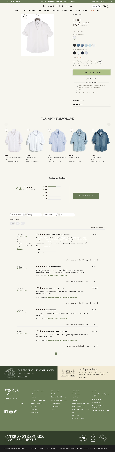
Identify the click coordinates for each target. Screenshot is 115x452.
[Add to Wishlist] (21, 130)
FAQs (32, 394)
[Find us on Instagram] (11, 412)
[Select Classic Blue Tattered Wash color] (90, 45)
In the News (55, 406)
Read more (46, 246)
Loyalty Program (36, 403)
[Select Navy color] (82, 53)
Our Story (54, 394)
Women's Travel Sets (78, 406)
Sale (73, 412)
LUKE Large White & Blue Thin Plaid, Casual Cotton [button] (61, 297)
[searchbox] (16, 214)
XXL (100, 62)
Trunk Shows (96, 399)
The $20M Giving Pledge (59, 400)
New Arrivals (76, 394)
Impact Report (56, 403)
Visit (8, 1)
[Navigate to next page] (62, 353)
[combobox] (34, 214)
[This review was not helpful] (94, 260)
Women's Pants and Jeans (80, 409)
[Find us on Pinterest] (16, 412)
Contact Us (34, 412)
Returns (33, 397)
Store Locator (96, 402)
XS (79, 62)
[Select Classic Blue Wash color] (86, 45)
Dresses (74, 400)
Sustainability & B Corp (58, 397)
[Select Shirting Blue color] (86, 53)
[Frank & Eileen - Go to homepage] (57, 6)
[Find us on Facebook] (6, 412)
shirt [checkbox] (22, 223)
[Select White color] (94, 45)
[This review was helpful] (87, 260)
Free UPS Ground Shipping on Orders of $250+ (57, 1)
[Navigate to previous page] (53, 353)
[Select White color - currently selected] (74, 38)
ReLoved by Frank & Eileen (101, 410)
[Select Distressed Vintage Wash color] (82, 45)
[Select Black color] (74, 45)
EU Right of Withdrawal (38, 400)
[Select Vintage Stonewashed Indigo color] (78, 45)
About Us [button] (55, 391)
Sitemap (80, 448)
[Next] (109, 124)
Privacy (24, 448)
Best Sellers (75, 397)
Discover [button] (75, 391)
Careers (53, 409)
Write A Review (86, 196)
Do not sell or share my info (95, 448)
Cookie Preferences (68, 448)
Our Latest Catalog (78, 418)
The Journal (75, 415)
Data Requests (53, 448)
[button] (54, 187)
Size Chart (86, 65)
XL (96, 62)
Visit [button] (94, 391)
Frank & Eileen (11, 448)
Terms (31, 448)
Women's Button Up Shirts (80, 403)
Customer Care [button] (37, 391)
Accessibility (40, 448)
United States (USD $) (97, 1)
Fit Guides (33, 409)
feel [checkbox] (18, 223)
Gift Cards (33, 406)
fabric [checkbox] (12, 223)
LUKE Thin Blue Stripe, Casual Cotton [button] (57, 275)
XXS (74, 62)
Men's (80, 14)
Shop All (75, 14)
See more (20, 249)
